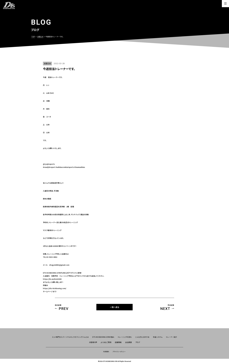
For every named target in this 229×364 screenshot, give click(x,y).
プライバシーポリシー (119, 351)
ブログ (137, 342)
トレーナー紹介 (171, 337)
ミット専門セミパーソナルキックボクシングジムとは (70, 337)
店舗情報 (118, 342)
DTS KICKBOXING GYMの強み (103, 337)
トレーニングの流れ (125, 337)
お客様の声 (93, 342)
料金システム (157, 337)
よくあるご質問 (106, 342)
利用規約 (106, 351)
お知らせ (40, 36)
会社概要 (128, 342)
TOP (33, 36)
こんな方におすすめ (142, 337)
